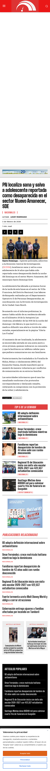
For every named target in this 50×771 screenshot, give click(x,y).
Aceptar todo (25, 753)
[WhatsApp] (20, 232)
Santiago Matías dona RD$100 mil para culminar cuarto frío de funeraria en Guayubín (31, 484)
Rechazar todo (25, 766)
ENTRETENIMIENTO (25, 492)
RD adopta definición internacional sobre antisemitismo (28, 416)
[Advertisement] (25, 38)
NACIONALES (23, 422)
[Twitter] (10, 232)
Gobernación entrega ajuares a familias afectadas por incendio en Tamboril (23, 610)
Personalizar (25, 760)
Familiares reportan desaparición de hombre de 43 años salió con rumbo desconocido (32, 449)
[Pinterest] (15, 232)
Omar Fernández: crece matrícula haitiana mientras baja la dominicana (32, 432)
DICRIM (6, 267)
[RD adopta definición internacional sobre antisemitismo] (9, 417)
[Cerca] (47, 730)
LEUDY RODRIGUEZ (18, 217)
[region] (25, 749)
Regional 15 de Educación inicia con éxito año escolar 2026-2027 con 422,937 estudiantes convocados (32, 466)
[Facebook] (4, 232)
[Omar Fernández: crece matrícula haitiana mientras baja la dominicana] (9, 433)
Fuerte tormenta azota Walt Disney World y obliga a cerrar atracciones (24, 598)
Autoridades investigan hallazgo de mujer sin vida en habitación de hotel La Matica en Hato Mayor (36, 644)
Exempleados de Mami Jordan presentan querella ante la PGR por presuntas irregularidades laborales (13, 649)
